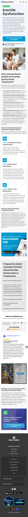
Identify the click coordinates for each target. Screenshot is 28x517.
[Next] (25, 373)
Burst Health (17, 512)
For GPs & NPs (14, 470)
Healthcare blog (14, 467)
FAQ (14, 473)
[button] (1, 347)
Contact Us (14, 459)
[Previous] (2, 373)
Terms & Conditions (14, 462)
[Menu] (26, 2)
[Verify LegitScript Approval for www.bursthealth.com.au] (8, 501)
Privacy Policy (14, 464)
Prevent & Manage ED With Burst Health (14, 38)
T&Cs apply (11, 45)
